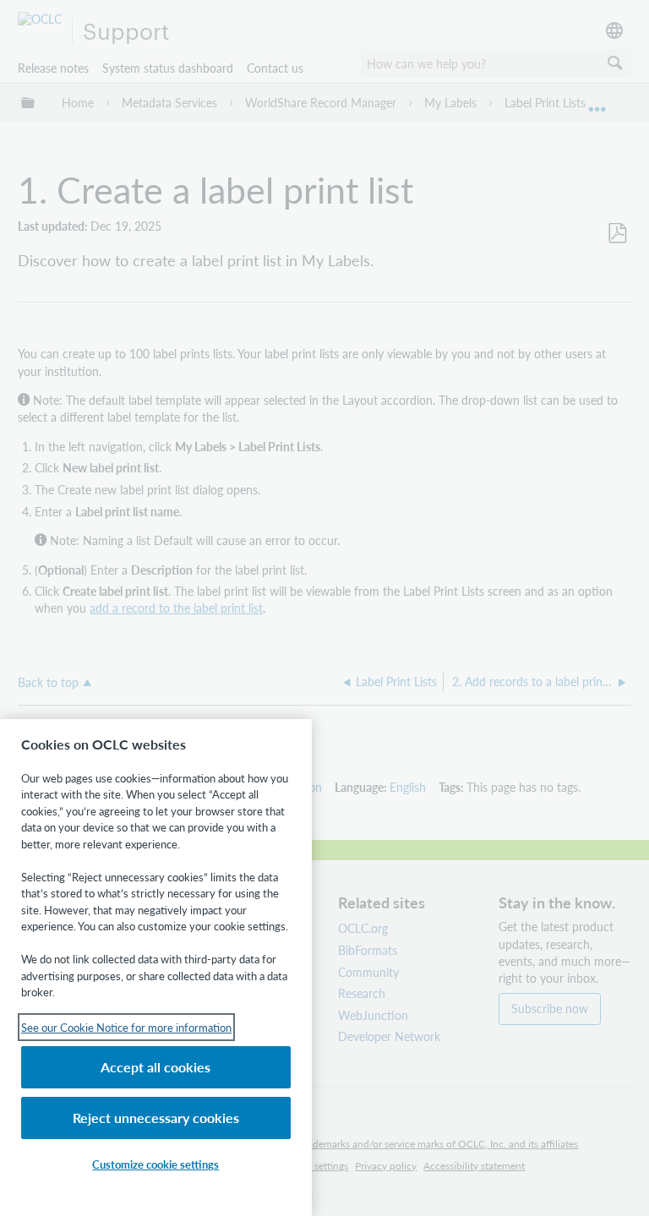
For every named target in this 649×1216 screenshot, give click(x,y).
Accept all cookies (155, 1067)
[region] (156, 967)
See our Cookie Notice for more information (126, 1027)
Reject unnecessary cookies (156, 1117)
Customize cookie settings (155, 1164)
